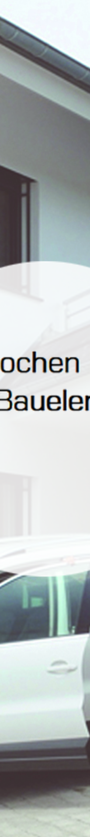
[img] (45, 418)
